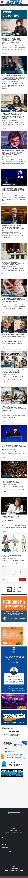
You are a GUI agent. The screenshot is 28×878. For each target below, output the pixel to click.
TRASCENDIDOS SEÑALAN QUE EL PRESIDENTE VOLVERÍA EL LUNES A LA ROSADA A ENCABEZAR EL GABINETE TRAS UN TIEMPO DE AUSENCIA (12, 40)
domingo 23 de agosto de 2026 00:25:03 (10, 158)
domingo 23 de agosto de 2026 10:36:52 (10, 81)
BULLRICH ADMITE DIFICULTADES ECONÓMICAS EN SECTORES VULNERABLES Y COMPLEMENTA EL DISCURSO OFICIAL (12, 518)
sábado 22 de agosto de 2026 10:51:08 (10, 412)
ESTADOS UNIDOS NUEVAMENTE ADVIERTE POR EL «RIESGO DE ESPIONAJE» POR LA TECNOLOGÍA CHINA (13, 227)
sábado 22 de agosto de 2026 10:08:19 (10, 484)
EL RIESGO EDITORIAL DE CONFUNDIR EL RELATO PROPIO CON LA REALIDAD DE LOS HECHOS (13, 555)
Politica (13, 34)
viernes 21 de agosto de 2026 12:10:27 (10, 558)
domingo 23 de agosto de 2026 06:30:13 (10, 120)
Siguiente (14, 574)
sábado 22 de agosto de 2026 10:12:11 (10, 449)
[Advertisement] (14, 792)
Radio (2, 837)
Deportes (3, 844)
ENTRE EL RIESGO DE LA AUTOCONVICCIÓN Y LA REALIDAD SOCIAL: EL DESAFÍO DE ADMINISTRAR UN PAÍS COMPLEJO (14, 408)
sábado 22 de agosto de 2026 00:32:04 (10, 522)
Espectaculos (4, 847)
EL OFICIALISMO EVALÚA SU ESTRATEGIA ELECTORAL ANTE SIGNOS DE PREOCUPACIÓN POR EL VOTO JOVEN (13, 481)
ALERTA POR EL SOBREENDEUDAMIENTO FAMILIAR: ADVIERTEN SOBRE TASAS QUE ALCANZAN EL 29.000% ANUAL (13, 300)
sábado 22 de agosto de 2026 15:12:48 (10, 338)
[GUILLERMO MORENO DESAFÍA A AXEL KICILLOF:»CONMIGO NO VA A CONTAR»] (14, 324)
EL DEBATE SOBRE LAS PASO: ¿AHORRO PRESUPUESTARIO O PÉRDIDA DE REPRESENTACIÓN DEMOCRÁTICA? (13, 371)
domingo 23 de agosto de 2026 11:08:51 (10, 43)
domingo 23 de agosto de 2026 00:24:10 (10, 194)
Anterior (5, 572)
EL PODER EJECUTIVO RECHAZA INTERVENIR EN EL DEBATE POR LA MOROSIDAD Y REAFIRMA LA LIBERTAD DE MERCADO (14, 446)
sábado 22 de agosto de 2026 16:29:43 (10, 303)
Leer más (4, 53)
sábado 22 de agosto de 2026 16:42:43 (10, 266)
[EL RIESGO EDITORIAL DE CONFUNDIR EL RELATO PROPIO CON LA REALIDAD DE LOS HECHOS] (14, 543)
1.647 (24, 572)
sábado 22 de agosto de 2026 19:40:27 (10, 230)
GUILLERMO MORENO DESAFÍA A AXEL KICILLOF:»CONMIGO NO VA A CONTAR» (13, 335)
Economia (9, 34)
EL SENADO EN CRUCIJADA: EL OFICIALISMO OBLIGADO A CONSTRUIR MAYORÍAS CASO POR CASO (13, 263)
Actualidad (4, 34)
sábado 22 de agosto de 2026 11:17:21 (10, 374)
